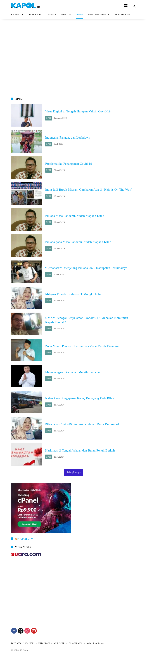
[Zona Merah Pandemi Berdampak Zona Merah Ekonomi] (26, 350)
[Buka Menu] (126, 5)
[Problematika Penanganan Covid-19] (26, 167)
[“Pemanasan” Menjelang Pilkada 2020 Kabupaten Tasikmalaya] (26, 271)
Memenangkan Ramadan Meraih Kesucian (73, 372)
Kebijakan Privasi (96, 643)
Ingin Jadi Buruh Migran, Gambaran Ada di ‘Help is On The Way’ (88, 189)
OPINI (48, 118)
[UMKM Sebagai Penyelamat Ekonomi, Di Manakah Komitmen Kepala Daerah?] (26, 324)
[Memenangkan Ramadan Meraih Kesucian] (26, 376)
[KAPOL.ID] (25, 5)
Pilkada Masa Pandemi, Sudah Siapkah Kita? (74, 216)
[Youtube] (34, 631)
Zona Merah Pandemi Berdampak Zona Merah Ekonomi (82, 346)
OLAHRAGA (76, 643)
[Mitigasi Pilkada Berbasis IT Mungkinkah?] (26, 298)
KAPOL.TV (25, 538)
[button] (134, 5)
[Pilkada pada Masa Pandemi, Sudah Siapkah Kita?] (26, 245)
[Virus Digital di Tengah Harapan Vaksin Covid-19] (26, 115)
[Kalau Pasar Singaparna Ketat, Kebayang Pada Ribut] (26, 402)
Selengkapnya (73, 472)
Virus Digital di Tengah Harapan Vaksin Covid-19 (77, 111)
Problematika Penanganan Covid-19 (68, 163)
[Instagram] (27, 631)
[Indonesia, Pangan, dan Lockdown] (26, 141)
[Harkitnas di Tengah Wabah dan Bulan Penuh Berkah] (26, 454)
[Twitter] (20, 631)
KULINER (59, 643)
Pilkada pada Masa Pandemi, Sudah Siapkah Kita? (78, 242)
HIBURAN (44, 643)
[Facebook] (14, 631)
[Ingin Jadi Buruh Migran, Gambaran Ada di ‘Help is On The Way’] (26, 193)
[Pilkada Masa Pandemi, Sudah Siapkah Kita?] (26, 219)
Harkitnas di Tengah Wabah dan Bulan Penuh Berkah (80, 450)
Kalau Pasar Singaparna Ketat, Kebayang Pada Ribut (79, 398)
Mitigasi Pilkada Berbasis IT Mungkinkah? (73, 294)
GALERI (29, 643)
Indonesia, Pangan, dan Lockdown (67, 137)
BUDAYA (16, 643)
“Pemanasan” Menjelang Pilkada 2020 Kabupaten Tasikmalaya (86, 268)
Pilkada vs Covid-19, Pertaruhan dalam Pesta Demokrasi (82, 424)
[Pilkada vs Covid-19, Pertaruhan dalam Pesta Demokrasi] (26, 428)
